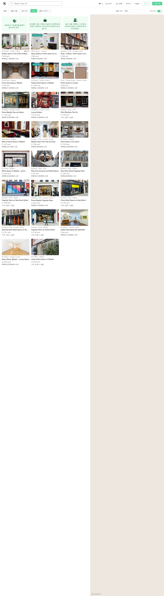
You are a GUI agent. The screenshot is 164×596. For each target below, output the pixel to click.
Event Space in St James (70, 142)
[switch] (159, 11)
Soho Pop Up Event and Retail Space (45, 171)
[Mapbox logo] (96, 594)
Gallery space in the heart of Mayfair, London (15, 54)
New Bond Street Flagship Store (73, 171)
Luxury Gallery (36, 112)
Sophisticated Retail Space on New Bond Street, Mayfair (15, 230)
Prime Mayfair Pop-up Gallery (13, 112)
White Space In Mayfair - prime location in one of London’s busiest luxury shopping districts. (15, 171)
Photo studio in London (69, 83)
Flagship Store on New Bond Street (15, 200)
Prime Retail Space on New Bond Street (73, 200)
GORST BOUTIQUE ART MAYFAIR (73, 230)
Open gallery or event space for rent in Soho (44, 54)
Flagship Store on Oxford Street (43, 230)
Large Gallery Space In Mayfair (42, 259)
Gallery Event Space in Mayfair (42, 83)
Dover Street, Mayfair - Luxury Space (15, 259)
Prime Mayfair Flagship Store (42, 200)
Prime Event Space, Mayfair (12, 83)
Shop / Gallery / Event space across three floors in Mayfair (74, 54)
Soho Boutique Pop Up (69, 112)
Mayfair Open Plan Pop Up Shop (43, 142)
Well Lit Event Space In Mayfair (13, 142)
